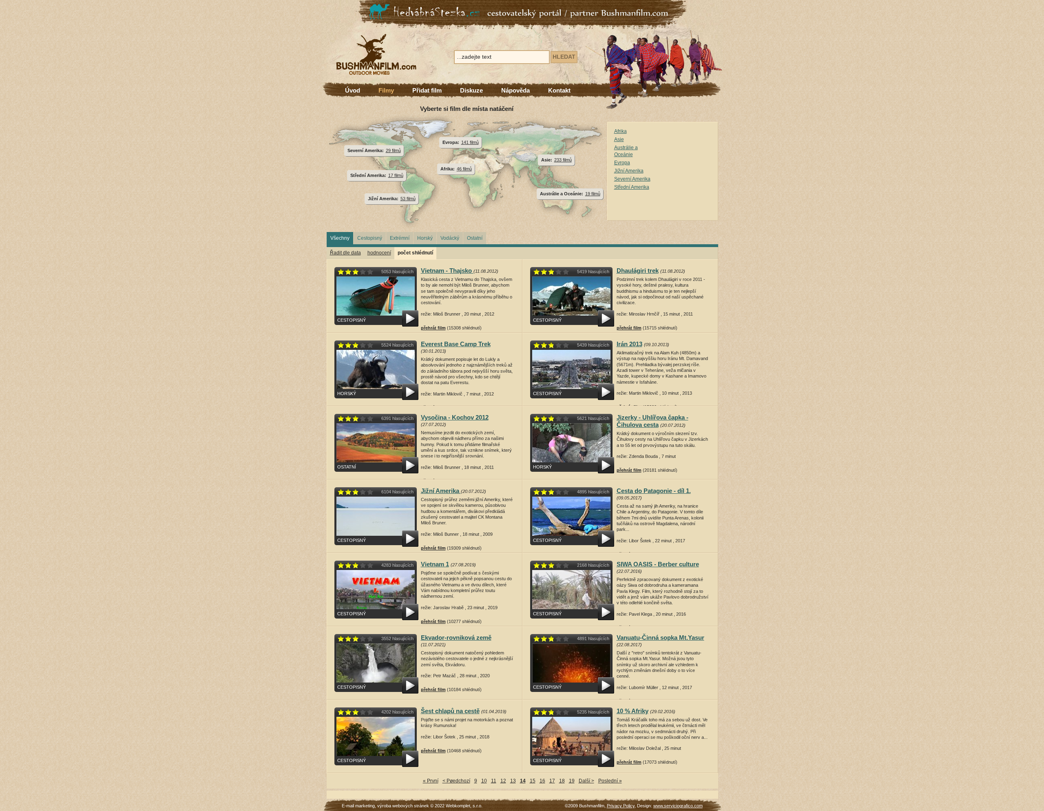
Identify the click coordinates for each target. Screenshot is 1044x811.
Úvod (352, 90)
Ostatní (474, 238)
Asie (619, 139)
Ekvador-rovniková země (456, 637)
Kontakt (559, 90)
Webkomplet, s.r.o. (464, 805)
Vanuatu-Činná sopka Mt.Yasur (660, 637)
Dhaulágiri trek (638, 270)
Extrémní (399, 238)
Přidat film (427, 90)
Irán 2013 (629, 343)
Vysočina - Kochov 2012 (455, 417)
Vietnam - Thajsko (447, 270)
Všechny (339, 238)
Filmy (386, 90)
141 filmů (470, 142)
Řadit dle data (345, 253)
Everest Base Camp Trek (456, 343)
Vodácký (449, 238)
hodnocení (379, 253)
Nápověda (515, 90)
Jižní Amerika (629, 171)
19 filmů (592, 193)
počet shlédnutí (415, 253)
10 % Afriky (632, 710)
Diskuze (471, 90)
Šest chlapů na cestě (450, 710)
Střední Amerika (631, 187)
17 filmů (395, 175)
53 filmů (408, 198)
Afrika (620, 131)
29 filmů (393, 150)
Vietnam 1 (435, 564)
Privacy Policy (621, 805)
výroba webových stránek (403, 805)
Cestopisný (369, 238)
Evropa (622, 163)
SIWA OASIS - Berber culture (658, 564)
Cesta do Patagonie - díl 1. (654, 490)
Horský (425, 238)
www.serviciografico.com (678, 805)
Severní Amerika (632, 179)
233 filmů (563, 159)
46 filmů (464, 168)
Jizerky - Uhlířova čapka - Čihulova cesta (652, 421)
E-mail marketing (358, 805)
